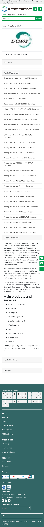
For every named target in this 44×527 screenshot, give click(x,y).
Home (4, 26)
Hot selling (5, 444)
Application (12, 15)
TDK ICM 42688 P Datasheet (14, 99)
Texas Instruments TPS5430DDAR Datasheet (20, 119)
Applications (6, 462)
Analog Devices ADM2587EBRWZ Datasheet (20, 88)
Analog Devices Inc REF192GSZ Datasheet (19, 222)
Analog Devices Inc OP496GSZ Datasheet (19, 212)
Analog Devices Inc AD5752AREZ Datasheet (20, 232)
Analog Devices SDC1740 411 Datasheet (19, 201)
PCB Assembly (7, 430)
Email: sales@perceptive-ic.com (13, 494)
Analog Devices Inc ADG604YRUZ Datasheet (20, 217)
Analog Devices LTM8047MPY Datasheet (19, 147)
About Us (5, 417)
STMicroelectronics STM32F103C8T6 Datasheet (22, 93)
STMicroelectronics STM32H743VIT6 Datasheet (21, 130)
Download (22, 15)
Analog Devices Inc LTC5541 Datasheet (18, 186)
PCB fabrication (7, 434)
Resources (5, 466)
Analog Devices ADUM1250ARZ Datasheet (19, 227)
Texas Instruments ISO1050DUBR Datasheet (20, 78)
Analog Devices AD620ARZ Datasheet (18, 83)
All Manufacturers (8, 452)
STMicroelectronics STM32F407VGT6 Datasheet (22, 124)
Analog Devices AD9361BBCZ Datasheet (19, 153)
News (4, 421)
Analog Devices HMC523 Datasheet (17, 191)
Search (38, 18)
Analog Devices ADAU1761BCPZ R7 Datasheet (21, 207)
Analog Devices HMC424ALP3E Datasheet (19, 158)
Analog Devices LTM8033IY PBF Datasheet (20, 176)
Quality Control (7, 426)
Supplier (11, 26)
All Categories (7, 448)
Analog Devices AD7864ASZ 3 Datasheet (19, 181)
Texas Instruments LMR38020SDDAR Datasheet (22, 114)
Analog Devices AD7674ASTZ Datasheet (19, 196)
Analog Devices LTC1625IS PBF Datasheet (19, 142)
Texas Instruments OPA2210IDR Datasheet (19, 104)
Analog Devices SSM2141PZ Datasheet (18, 170)
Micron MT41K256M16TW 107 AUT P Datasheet (21, 109)
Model (4, 15)
